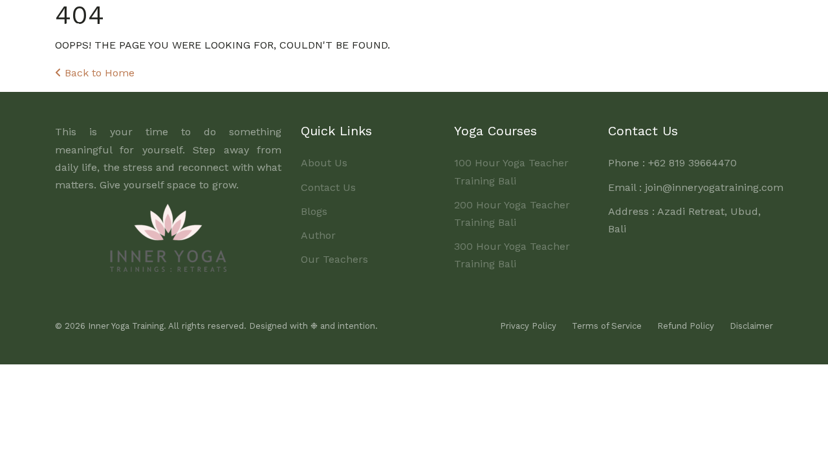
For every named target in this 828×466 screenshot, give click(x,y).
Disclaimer (751, 326)
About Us (352, 24)
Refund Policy (685, 326)
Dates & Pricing (497, 24)
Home (299, 24)
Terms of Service (607, 326)
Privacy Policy (528, 326)
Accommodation (591, 24)
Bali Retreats (678, 24)
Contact (743, 24)
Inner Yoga (95, 25)
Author (318, 235)
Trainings (414, 24)
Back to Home (98, 73)
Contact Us (328, 187)
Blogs (314, 211)
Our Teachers (334, 259)
